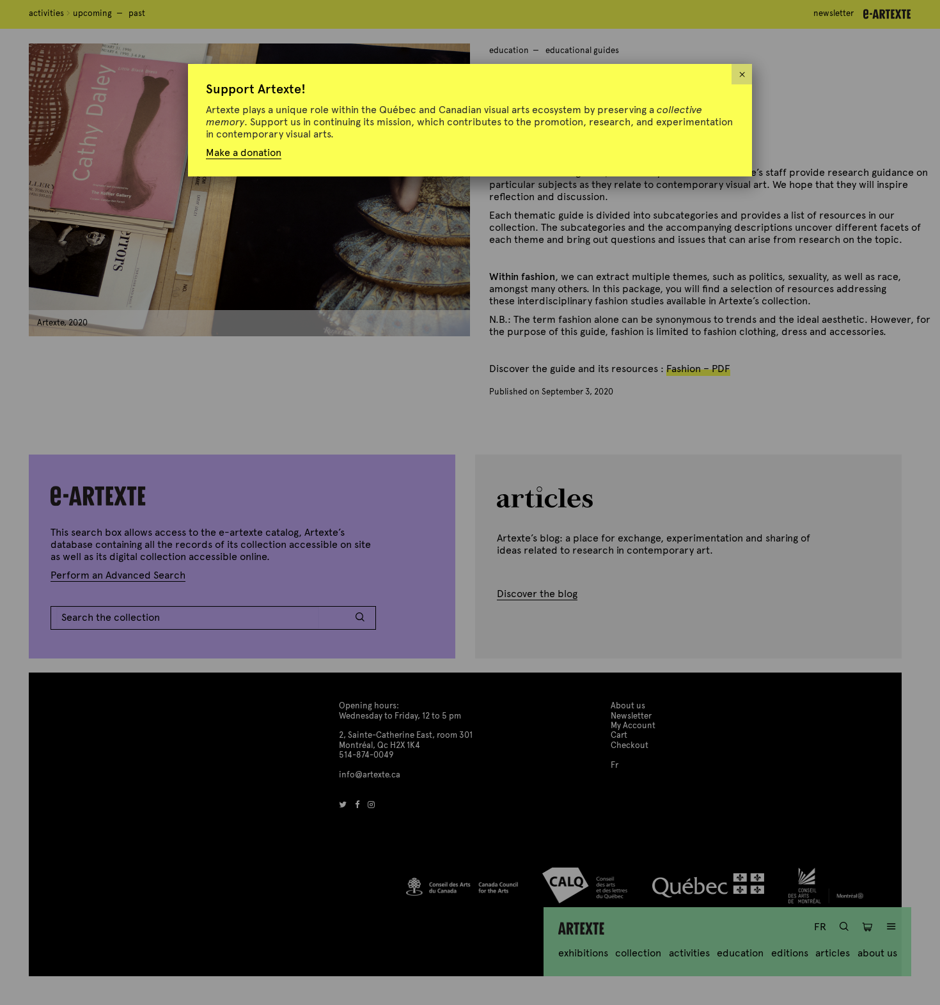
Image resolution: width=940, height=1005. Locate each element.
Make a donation (243, 152)
